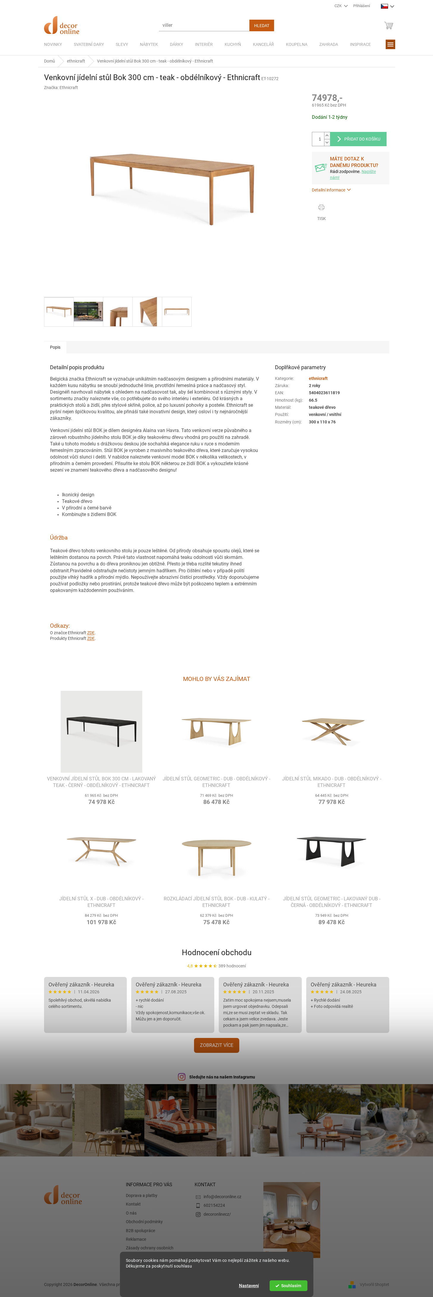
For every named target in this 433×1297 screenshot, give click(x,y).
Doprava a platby (141, 1195)
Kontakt (133, 1204)
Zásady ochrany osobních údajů (149, 1250)
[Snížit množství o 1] (327, 142)
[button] (101, 798)
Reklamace (136, 1239)
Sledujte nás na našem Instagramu (222, 1077)
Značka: (61, 87)
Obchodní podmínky (144, 1221)
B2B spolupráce (140, 1230)
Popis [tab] (55, 347)
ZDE (91, 632)
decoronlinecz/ (217, 1214)
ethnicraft (318, 378)
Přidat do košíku (362, 139)
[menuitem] (53, 44)
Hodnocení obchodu (216, 952)
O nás (131, 1213)
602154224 (214, 1205)
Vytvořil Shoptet (374, 1284)
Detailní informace (328, 190)
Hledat (261, 25)
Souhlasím (291, 1285)
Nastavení (249, 1285)
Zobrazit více (216, 1045)
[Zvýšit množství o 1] (327, 135)
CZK (338, 6)
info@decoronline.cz (222, 1196)
